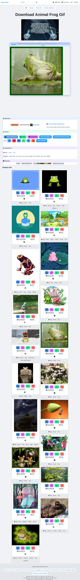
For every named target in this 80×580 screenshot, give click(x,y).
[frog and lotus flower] (54, 306)
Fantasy (25, 396)
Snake (10, 156)
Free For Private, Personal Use (56, 124)
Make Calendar (45, 137)
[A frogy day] (54, 482)
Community (66, 2)
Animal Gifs (39, 8)
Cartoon (31, 558)
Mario (22, 357)
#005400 (42, 163)
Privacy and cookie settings (40, 573)
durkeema (36, 124)
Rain (60, 282)
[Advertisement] (40, 106)
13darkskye (30, 517)
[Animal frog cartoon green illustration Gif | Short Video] (54, 192)
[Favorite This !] (23, 386)
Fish (34, 156)
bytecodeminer (29, 198)
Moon (27, 444)
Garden (56, 239)
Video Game (31, 357)
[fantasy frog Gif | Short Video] (25, 383)
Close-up (50, 530)
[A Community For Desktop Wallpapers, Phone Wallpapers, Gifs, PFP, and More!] (26, 8)
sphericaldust (30, 322)
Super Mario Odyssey (25, 360)
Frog (30, 202)
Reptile (31, 156)
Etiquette (47, 570)
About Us (7, 570)
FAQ (12, 570)
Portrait (54, 530)
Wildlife (48, 156)
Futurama (26, 558)
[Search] (36, 2)
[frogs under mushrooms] (54, 383)
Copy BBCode (42, 140)
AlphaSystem (59, 527)
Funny (25, 326)
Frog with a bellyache (49, 8)
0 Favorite (33, 137)
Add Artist (14, 124)
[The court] (25, 508)
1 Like (23, 137)
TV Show (20, 558)
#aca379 (46, 163)
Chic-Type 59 (30, 392)
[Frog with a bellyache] (54, 347)
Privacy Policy (19, 570)
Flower (61, 239)
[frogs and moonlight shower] (25, 467)
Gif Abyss (31, 8)
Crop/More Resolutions (62, 137)
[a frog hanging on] (54, 418)
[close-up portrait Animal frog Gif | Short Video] (54, 517)
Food (23, 156)
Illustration (54, 208)
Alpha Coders (5, 2)
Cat (17, 156)
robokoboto (29, 288)
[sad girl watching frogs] (54, 451)
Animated (25, 560)
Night (31, 444)
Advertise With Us (55, 570)
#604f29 (49, 163)
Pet (44, 156)
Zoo (41, 156)
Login (71, 2)
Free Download (11, 137)
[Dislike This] (33, 386)
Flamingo (24, 521)
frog (14, 152)
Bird (14, 156)
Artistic (29, 521)
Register (76, 2)
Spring (51, 239)
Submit (58, 2)
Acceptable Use (39, 570)
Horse (27, 156)
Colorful (29, 292)
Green (63, 205)
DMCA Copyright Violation (68, 570)
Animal (10, 152)
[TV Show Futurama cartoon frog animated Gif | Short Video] (25, 545)
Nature (38, 156)
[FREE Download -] (18, 386)
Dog (19, 156)
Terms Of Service (28, 570)
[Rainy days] (54, 269)
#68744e (38, 163)
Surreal (34, 521)
